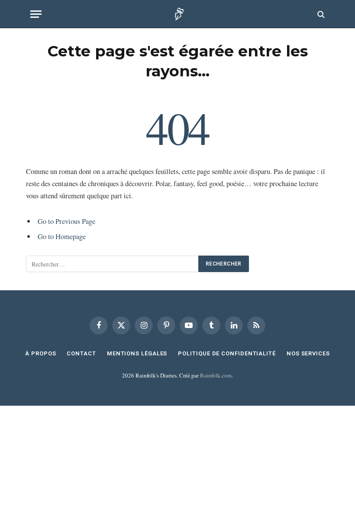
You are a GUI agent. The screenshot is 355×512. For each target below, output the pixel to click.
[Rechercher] (320, 14)
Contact (81, 353)
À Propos (40, 353)
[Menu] (36, 14)
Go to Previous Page (66, 221)
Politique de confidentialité (226, 353)
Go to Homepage (62, 236)
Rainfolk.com (216, 375)
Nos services (308, 353)
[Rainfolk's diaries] (177, 14)
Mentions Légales (137, 353)
